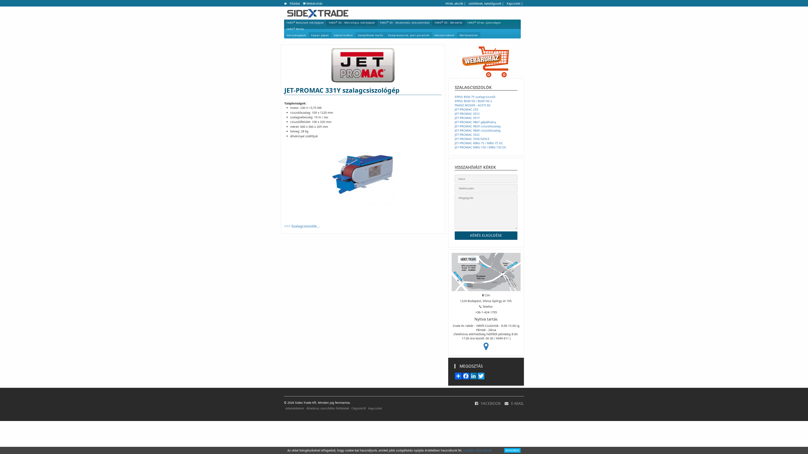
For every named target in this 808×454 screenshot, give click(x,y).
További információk (477, 450)
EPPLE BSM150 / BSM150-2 (473, 101)
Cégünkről (358, 408)
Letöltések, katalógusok (485, 3)
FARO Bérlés (295, 28)
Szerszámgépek (296, 35)
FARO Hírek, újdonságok (484, 22)
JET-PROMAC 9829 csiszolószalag (478, 126)
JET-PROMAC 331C (467, 114)
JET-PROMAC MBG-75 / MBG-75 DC (479, 143)
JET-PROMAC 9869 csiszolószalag (478, 130)
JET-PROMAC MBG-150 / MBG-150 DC (480, 147)
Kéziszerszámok (444, 35)
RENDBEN (512, 450)
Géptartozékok (343, 35)
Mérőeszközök (469, 35)
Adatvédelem (295, 408)
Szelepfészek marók (370, 35)
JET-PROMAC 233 (466, 109)
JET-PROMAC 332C (467, 135)
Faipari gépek (320, 35)
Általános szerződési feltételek (327, 408)
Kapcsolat (513, 3)
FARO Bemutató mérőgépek (305, 22)
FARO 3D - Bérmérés (448, 22)
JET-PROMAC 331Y (467, 118)
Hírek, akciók (454, 3)
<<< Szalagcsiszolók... (302, 226)
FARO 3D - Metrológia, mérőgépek (352, 22)
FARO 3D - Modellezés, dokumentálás (405, 22)
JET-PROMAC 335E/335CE (472, 139)
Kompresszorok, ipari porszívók (408, 35)
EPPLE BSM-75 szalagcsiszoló (475, 97)
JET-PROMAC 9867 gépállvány (475, 122)
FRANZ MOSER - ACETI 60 (472, 105)
